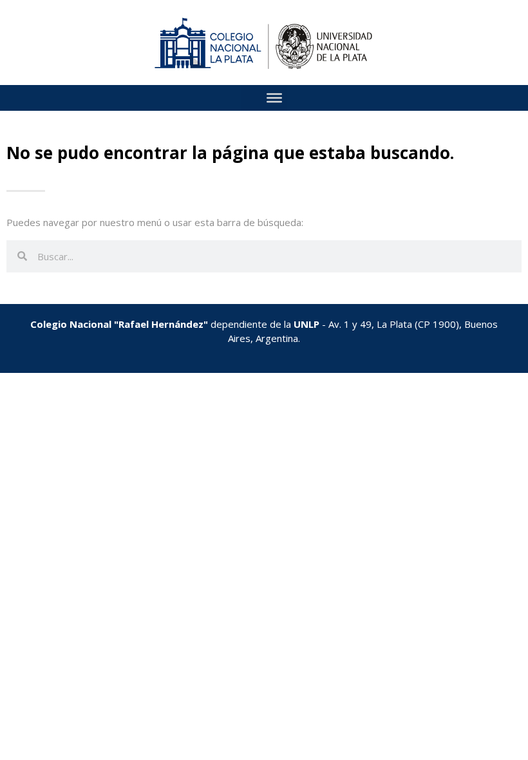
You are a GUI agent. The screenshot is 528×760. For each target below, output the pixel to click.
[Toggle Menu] (274, 97)
